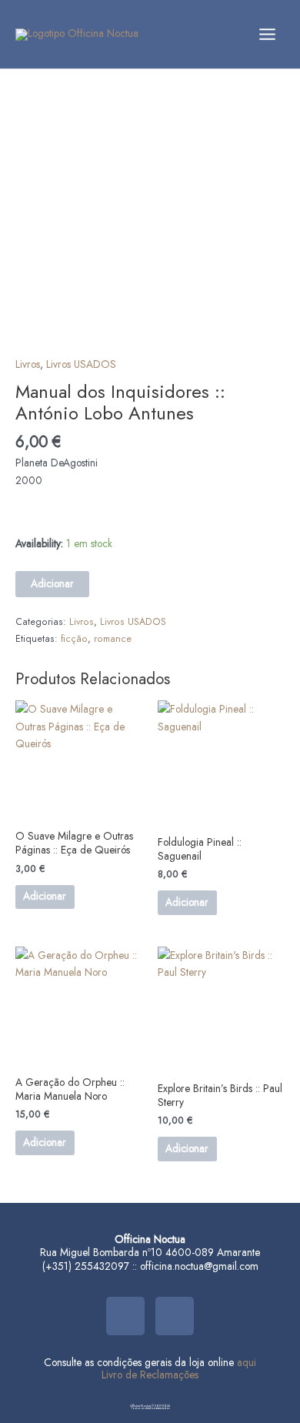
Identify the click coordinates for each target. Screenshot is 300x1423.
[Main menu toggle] (268, 34)
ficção (74, 639)
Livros (27, 364)
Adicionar (52, 583)
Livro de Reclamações (150, 1374)
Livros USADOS (81, 364)
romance (113, 639)
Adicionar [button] (44, 896)
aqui (246, 1362)
